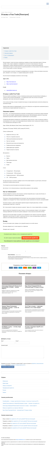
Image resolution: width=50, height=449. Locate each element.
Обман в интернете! (7, 385)
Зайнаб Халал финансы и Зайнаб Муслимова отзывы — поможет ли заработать (21, 403)
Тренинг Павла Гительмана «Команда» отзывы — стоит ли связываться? (10, 308)
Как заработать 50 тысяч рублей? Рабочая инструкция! (22, 418)
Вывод (5, 57)
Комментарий (4, 345)
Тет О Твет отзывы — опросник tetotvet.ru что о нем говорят (33, 307)
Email (17, 341)
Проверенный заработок (8, 387)
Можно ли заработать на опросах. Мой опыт (13, 408)
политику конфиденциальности (18, 365)
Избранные (5, 381)
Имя (2, 341)
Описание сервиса (8, 53)
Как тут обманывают (9, 55)
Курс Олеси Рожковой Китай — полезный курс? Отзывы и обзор (34, 286)
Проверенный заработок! (30, 238)
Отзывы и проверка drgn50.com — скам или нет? (34, 327)
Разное (4, 390)
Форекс (4, 392)
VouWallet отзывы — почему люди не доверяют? (11, 327)
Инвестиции (5, 383)
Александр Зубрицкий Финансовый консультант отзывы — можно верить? (12, 287)
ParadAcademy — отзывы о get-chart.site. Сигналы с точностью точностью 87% (20, 401)
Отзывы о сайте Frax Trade (10, 51)
